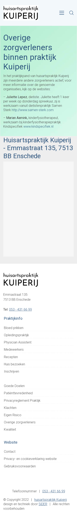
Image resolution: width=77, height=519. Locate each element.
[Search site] (71, 13)
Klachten (10, 408)
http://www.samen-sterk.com (33, 110)
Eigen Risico (12, 415)
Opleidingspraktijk (16, 335)
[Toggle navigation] (61, 12)
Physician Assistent (17, 342)
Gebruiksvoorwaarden (20, 466)
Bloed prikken (13, 328)
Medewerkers (14, 350)
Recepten (11, 357)
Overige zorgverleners (20, 422)
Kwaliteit (10, 429)
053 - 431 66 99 (20, 309)
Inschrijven (11, 371)
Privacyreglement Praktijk (22, 401)
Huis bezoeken (14, 364)
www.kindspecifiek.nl (38, 126)
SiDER (43, 504)
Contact (9, 452)
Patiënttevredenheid (18, 393)
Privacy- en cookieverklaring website (30, 459)
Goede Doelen (14, 386)
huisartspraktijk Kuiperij (50, 500)
